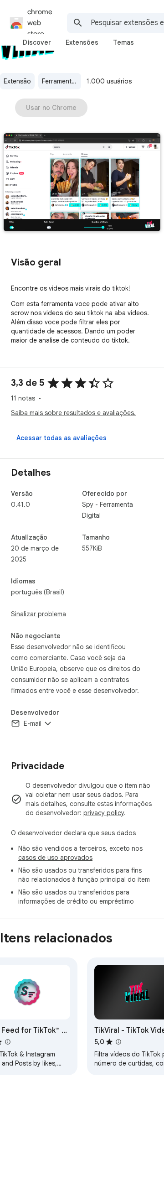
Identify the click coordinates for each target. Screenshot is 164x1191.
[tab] (36, 42)
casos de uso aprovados (55, 857)
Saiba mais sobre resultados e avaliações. (73, 413)
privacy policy (103, 813)
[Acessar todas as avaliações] (61, 438)
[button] (82, 183)
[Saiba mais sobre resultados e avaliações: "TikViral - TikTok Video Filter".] (118, 1042)
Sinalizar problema (38, 614)
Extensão (17, 81)
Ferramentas (60, 81)
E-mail (32, 723)
